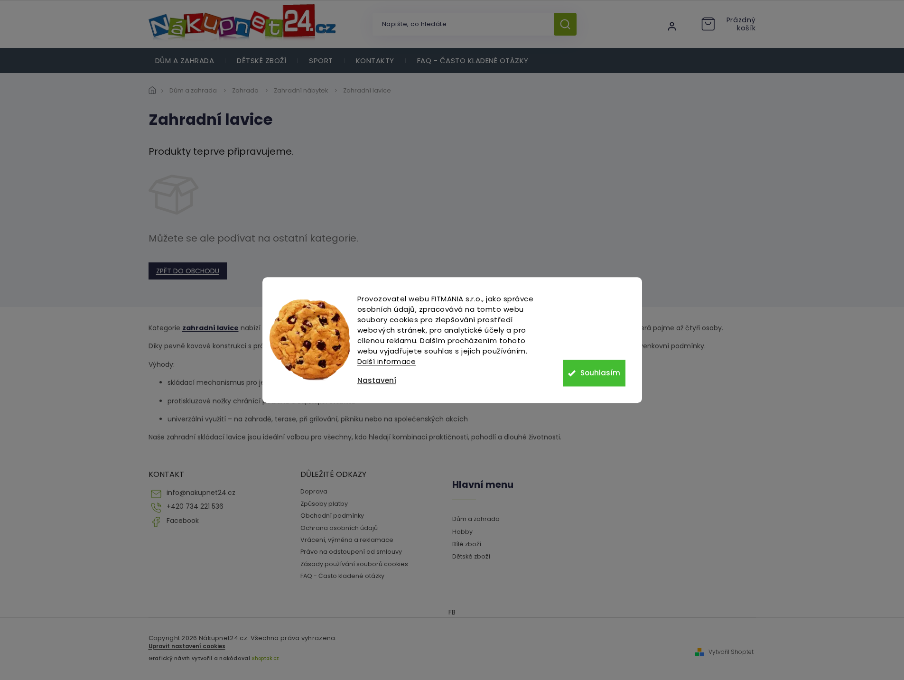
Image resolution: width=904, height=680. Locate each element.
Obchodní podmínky (332, 516)
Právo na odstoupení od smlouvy (351, 552)
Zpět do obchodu (187, 271)
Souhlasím (600, 373)
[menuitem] (185, 60)
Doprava (313, 491)
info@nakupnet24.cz (201, 492)
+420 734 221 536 (195, 506)
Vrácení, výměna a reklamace (346, 540)
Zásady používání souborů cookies (354, 564)
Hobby (462, 532)
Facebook (183, 520)
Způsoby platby (324, 504)
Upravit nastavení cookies (187, 646)
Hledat (569, 24)
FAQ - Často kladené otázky (342, 576)
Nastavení (376, 380)
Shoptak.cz (265, 658)
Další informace (386, 361)
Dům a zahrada (476, 519)
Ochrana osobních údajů (339, 528)
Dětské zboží (471, 556)
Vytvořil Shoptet (731, 652)
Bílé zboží (466, 544)
